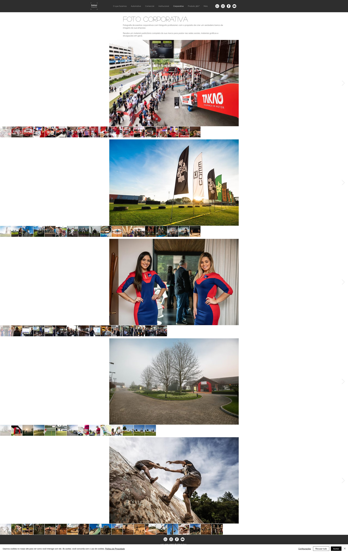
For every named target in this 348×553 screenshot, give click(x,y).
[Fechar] (344, 548)
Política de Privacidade (115, 548)
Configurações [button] (304, 548)
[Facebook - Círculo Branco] (229, 6)
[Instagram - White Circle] (223, 6)
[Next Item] (343, 83)
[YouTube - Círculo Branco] (234, 6)
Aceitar (336, 548)
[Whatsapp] (217, 6)
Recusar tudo (321, 548)
